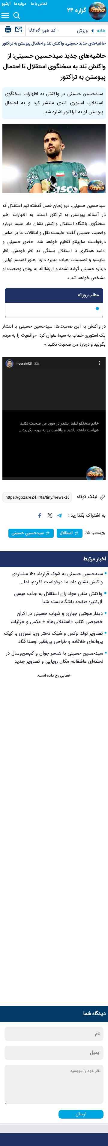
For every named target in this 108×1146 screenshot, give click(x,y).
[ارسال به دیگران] (18, 32)
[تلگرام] (59, 515)
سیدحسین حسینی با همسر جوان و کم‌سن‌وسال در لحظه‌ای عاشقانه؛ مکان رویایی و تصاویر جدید (54, 657)
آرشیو (6, 4)
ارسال (81, 1114)
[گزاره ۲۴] (97, 11)
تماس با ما (39, 4)
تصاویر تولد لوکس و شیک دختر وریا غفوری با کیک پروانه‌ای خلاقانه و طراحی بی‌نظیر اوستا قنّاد (53, 638)
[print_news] (8, 29)
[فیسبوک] (40, 515)
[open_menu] (6, 16)
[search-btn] (16, 16)
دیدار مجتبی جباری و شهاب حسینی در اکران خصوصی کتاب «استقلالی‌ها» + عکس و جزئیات (56, 618)
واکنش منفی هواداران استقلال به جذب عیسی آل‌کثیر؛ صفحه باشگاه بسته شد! (58, 598)
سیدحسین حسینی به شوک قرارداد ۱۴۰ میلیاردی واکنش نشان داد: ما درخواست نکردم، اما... (57, 578)
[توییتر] (49, 515)
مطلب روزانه (88, 295)
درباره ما (20, 4)
